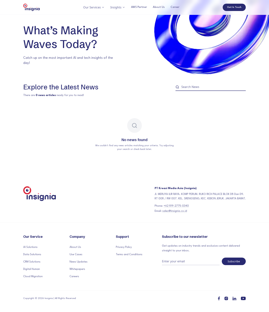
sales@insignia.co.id (174, 211)
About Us (159, 7)
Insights (116, 7)
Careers (74, 276)
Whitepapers (77, 269)
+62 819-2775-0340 (176, 206)
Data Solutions (32, 254)
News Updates (78, 262)
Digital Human (31, 269)
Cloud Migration (33, 276)
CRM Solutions (31, 262)
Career (175, 7)
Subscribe (234, 261)
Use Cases (76, 254)
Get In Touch (234, 7)
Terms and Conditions (129, 254)
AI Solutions (30, 247)
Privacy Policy (124, 247)
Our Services (92, 7)
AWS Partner (139, 7)
